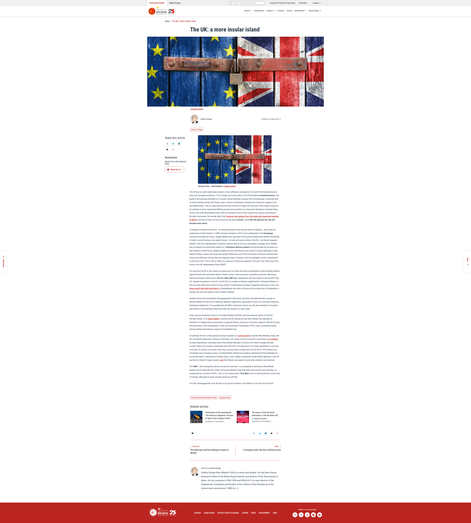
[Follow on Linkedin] (313, 515)
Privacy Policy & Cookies (228, 512)
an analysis (273, 339)
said (221, 360)
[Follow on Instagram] (307, 515)
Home (167, 21)
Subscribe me (175, 169)
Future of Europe (196, 130)
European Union (224, 398)
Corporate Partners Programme (282, 3)
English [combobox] (316, 3)
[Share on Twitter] (173, 144)
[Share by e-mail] (167, 150)
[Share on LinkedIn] (179, 144)
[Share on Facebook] (167, 144)
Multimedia (299, 11)
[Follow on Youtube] (319, 515)
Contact (197, 512)
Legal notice (209, 512)
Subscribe (303, 3)
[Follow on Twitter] (301, 515)
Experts (270, 11)
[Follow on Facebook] (295, 515)
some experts (244, 336)
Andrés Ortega (206, 119)
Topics (247, 11)
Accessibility (264, 512)
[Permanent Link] (173, 150)
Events (289, 11)
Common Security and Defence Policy (203, 398)
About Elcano (313, 11)
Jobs (275, 512)
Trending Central (197, 109)
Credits (245, 512)
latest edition (213, 319)
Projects (280, 11)
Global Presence (175, 3)
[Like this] (192, 433)
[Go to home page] (163, 9)
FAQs (253, 512)
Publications (259, 11)
